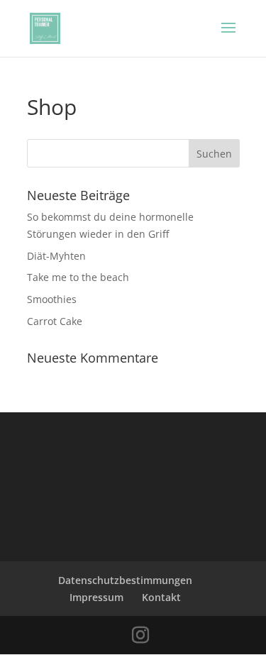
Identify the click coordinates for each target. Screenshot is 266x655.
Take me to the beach (78, 277)
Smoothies (52, 299)
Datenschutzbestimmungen (125, 580)
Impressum (96, 597)
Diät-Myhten (56, 256)
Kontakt (161, 597)
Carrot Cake (54, 321)
